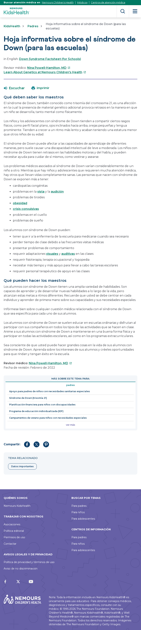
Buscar (123, 11)
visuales (52, 253)
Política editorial (14, 531)
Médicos (82, 2)
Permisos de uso (14, 537)
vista (40, 191)
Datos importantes (22, 466)
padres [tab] (70, 385)
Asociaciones (12, 524)
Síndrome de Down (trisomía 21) (28, 398)
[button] (14, 88)
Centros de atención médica (108, 2)
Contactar (10, 543)
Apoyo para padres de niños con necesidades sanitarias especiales (49, 391)
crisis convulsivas (26, 209)
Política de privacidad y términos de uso (29, 562)
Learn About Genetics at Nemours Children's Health (45, 72)
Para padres (78, 505)
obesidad (20, 203)
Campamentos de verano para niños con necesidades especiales (48, 417)
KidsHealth (12, 26)
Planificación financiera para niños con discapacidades (42, 404)
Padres (33, 26)
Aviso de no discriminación (20, 568)
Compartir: (12, 444)
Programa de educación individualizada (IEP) (36, 411)
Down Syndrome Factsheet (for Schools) (50, 59)
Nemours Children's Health (58, 2)
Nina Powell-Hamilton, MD (48, 68)
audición (57, 191)
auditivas (68, 253)
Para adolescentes (83, 518)
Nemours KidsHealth (17, 505)
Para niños (78, 512)
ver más (70, 424)
